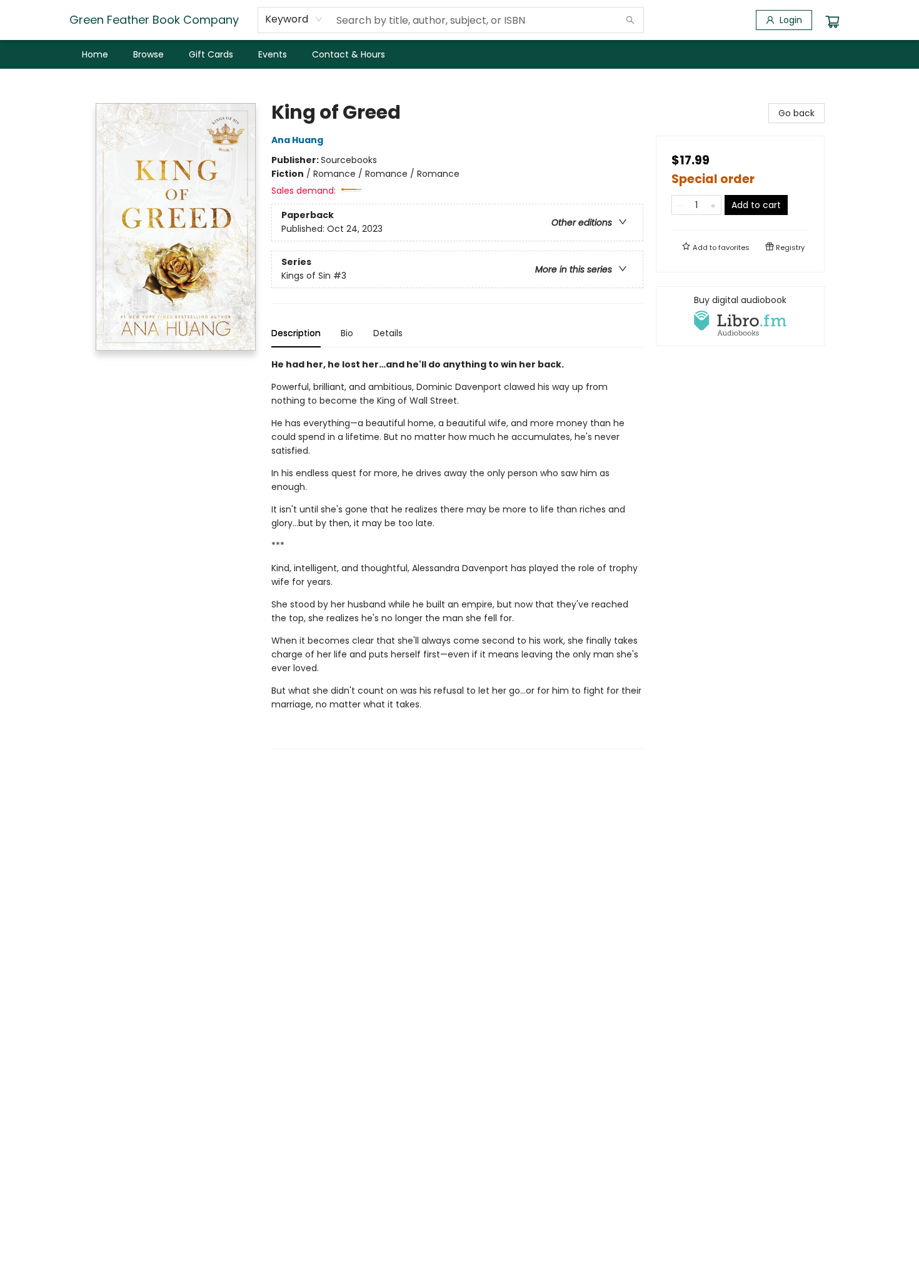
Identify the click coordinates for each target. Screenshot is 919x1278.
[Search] (630, 19)
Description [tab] (296, 333)
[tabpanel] (457, 553)
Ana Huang (297, 140)
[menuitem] (95, 54)
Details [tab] (388, 333)
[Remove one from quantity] (680, 205)
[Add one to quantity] (713, 205)
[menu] (459, 54)
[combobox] (294, 19)
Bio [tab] (347, 333)
